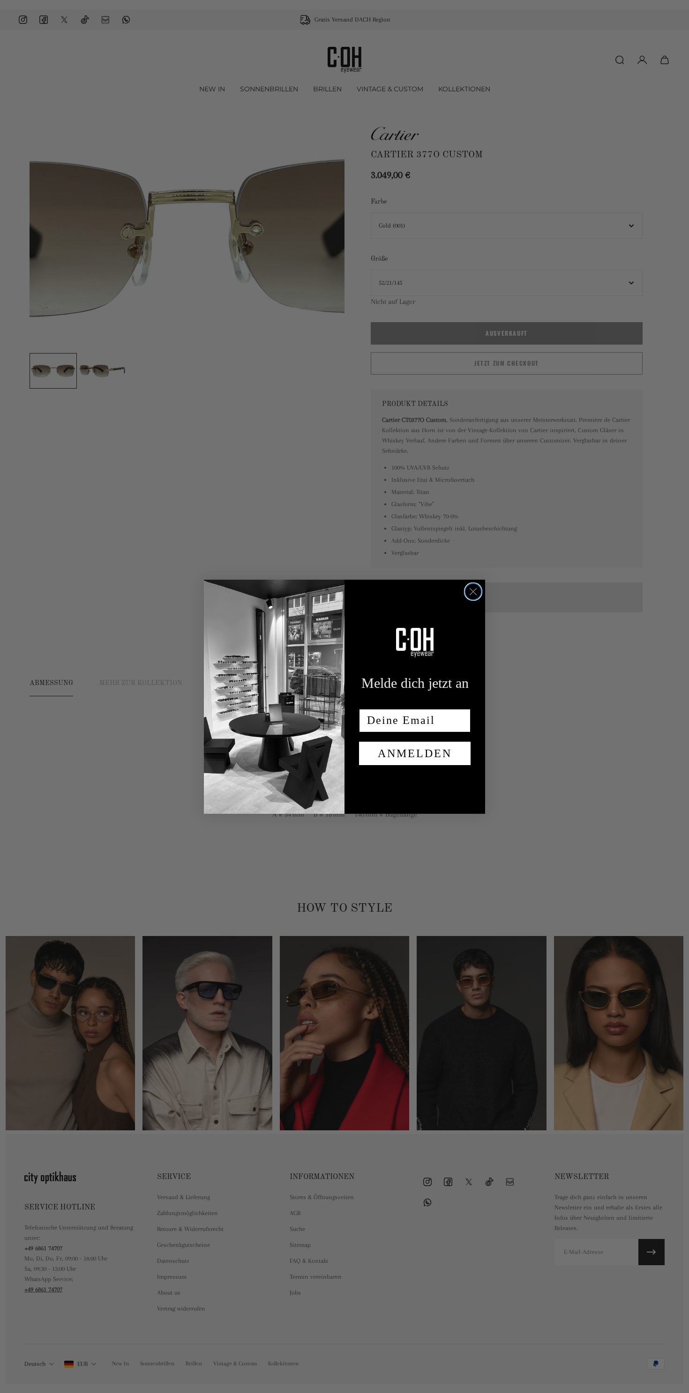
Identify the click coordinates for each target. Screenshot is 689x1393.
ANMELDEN (415, 753)
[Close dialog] (473, 591)
